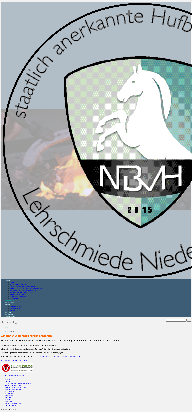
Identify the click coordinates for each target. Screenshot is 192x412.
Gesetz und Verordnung (13, 385)
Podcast (12, 310)
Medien (7, 304)
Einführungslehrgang (17, 294)
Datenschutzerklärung (13, 403)
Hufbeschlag (9, 300)
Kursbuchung (9, 302)
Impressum (9, 314)
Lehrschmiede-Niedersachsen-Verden (23, 286)
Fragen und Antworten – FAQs (21, 292)
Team (12, 282)
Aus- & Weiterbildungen (18, 284)
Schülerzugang (10, 316)
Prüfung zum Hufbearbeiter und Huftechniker (26, 288)
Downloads (14, 298)
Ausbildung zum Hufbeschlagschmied (23, 290)
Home (7, 327)
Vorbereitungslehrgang (18, 296)
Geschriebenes (15, 308)
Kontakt (8, 312)
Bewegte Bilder (15, 306)
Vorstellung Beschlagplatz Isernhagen (14, 360)
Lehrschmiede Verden (13, 389)
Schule (7, 280)
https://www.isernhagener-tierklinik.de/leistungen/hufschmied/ (59, 356)
